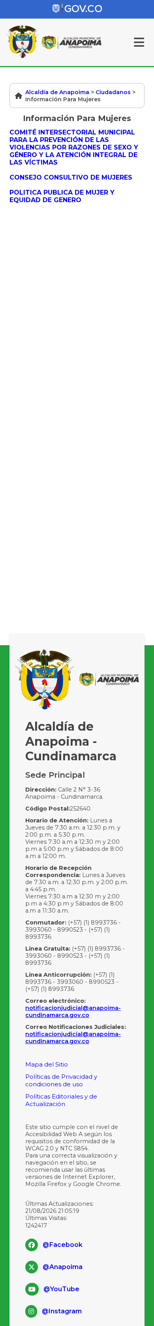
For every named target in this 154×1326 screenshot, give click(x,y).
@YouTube (61, 1289)
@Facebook (63, 1244)
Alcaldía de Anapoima (57, 92)
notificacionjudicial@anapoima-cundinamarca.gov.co (73, 1011)
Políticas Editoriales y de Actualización (61, 1100)
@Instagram (62, 1311)
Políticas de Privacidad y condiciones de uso (61, 1080)
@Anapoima (63, 1267)
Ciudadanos (113, 92)
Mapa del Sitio (46, 1064)
